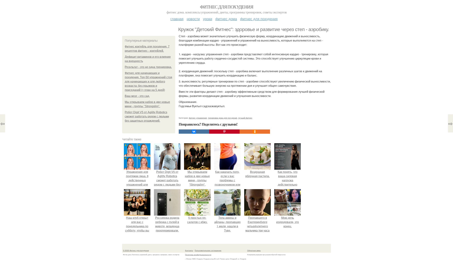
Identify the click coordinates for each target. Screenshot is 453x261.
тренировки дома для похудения (222, 117)
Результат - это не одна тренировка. (148, 67)
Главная (177, 18)
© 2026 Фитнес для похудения (136, 250)
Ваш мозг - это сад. (137, 95)
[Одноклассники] (255, 131)
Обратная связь (254, 250)
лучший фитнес (245, 117)
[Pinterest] (224, 131)
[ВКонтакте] (194, 131)
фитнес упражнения (198, 117)
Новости (193, 18)
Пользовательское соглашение (208, 250)
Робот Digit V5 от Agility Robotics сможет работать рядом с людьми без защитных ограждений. (147, 116)
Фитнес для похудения (226, 7)
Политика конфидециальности (198, 254)
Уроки (207, 18)
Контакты (189, 250)
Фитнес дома (226, 18)
